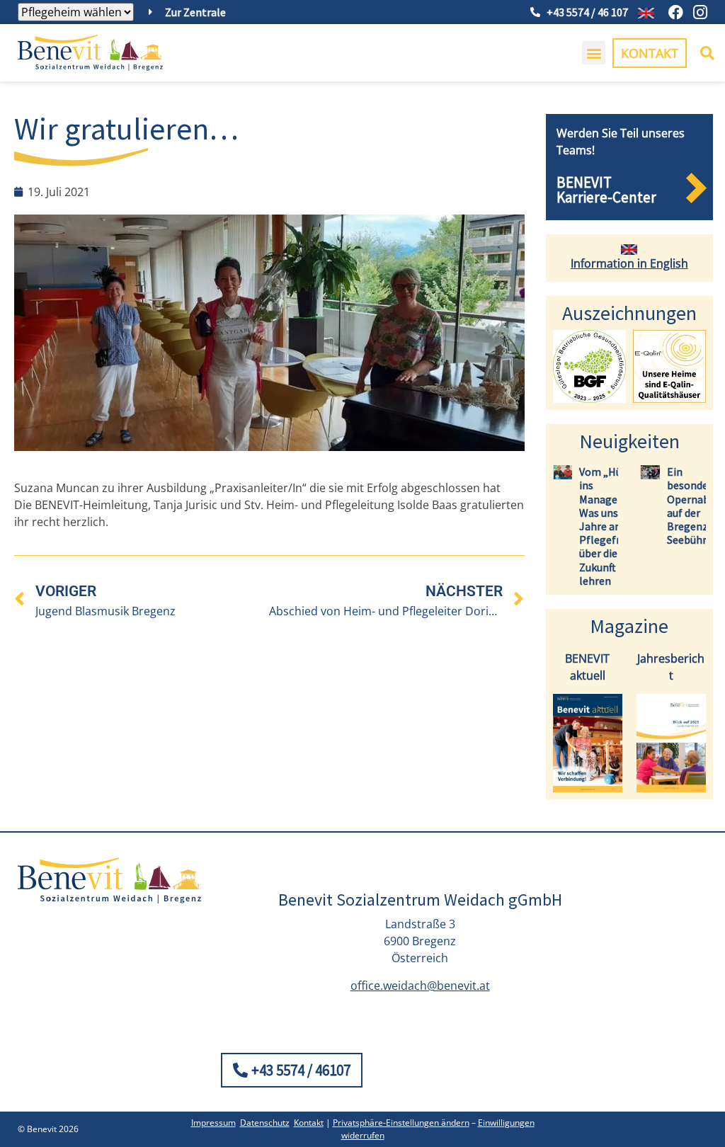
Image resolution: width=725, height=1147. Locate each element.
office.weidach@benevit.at (420, 985)
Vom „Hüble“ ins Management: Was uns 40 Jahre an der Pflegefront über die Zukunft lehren (612, 526)
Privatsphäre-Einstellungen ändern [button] (401, 1123)
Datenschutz (265, 1123)
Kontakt (309, 1123)
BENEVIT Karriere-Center (606, 190)
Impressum (213, 1123)
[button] (593, 52)
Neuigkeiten (629, 441)
